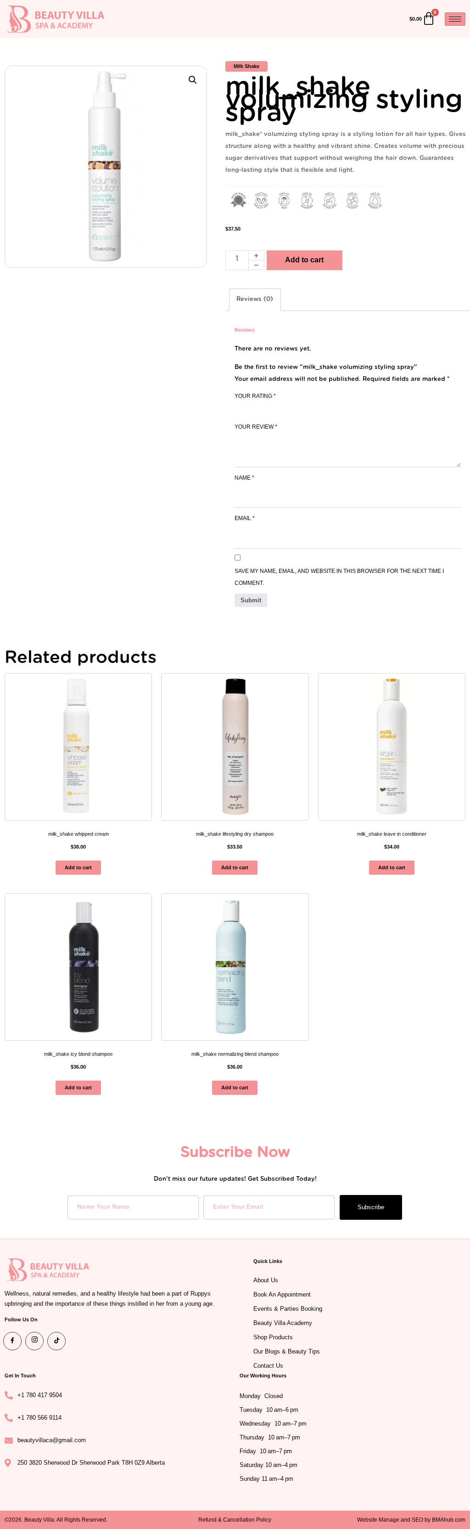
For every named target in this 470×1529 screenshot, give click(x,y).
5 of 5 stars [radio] (291, 407)
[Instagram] (34, 1341)
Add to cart (304, 260)
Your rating (255, 396)
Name (244, 478)
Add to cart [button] (78, 867)
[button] (193, 80)
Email (245, 518)
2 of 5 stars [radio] (252, 407)
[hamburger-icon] (455, 19)
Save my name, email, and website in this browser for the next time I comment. (339, 577)
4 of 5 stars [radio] (278, 407)
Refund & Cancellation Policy (234, 1520)
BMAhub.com (448, 1520)
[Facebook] (12, 1341)
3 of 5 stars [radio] (265, 407)
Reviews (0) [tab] (254, 299)
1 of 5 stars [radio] (240, 407)
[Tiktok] (56, 1341)
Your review (256, 427)
